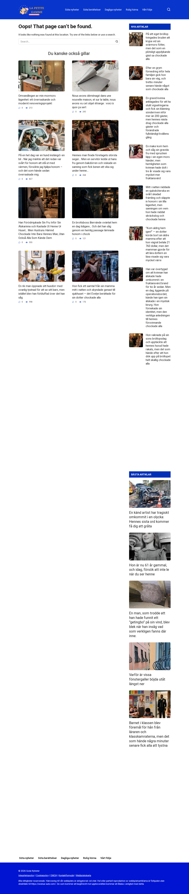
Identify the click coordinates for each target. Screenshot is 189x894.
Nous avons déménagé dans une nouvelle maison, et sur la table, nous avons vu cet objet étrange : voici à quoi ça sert (94, 101)
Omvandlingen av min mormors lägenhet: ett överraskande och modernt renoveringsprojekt (37, 99)
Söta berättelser (92, 9)
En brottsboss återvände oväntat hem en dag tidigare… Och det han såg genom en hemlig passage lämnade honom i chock (94, 228)
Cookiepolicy (42, 875)
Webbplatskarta (83, 875)
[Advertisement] (150, 420)
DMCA (54, 875)
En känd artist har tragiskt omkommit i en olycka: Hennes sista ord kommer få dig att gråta (149, 519)
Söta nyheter (72, 9)
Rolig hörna (132, 9)
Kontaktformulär (66, 875)
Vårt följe (147, 9)
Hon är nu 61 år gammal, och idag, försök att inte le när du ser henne (149, 569)
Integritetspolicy (26, 875)
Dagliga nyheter (113, 9)
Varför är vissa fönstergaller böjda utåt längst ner (147, 679)
